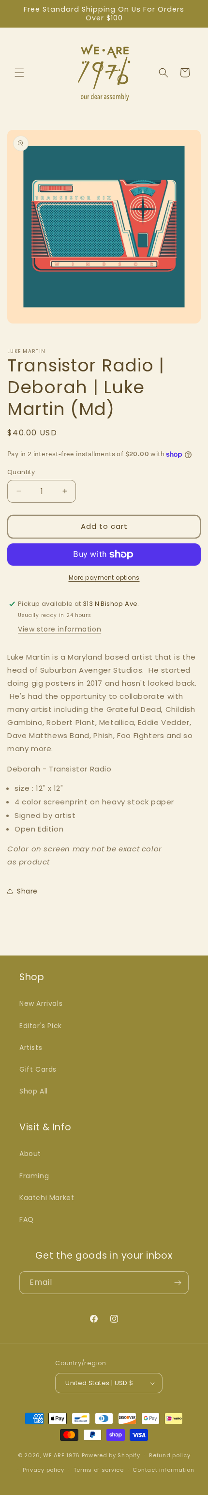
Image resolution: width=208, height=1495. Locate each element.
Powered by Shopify (111, 1455)
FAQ (26, 1219)
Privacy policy (43, 1470)
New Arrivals (40, 1003)
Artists (30, 1047)
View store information (59, 629)
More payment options (104, 577)
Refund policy (169, 1455)
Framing (34, 1176)
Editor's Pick (40, 1026)
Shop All (33, 1091)
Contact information (163, 1470)
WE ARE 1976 (61, 1455)
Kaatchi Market (46, 1197)
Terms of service (99, 1470)
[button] (19, 72)
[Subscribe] (177, 1282)
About (30, 1153)
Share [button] (27, 891)
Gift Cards (38, 1069)
